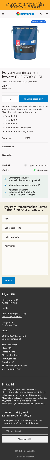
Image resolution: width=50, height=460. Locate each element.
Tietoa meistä (8, 351)
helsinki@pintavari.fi (12, 316)
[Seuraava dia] (47, 5)
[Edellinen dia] (3, 5)
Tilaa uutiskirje (25, 439)
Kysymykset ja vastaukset (14, 365)
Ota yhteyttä (8, 362)
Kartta (5, 308)
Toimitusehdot (9, 358)
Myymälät (7, 348)
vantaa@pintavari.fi (11, 339)
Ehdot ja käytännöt (25, 456)
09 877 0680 (28, 195)
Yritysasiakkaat (9, 344)
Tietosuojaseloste (10, 355)
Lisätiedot (7, 155)
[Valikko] (3, 14)
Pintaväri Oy (29, 451)
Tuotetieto (6, 147)
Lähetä (8, 280)
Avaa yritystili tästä (11, 369)
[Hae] (41, 14)
